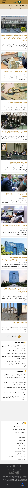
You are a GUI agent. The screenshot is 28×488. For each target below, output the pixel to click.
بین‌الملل (10, 6)
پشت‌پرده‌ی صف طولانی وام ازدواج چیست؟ (16, 195)
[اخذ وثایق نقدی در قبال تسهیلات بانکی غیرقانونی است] (14, 278)
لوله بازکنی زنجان (21, 448)
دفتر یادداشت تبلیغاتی (20, 446)
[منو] (4, 1)
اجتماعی (12, 8)
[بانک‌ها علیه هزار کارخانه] (14, 312)
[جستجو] (2, 2)
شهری (25, 8)
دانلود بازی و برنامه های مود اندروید (17, 457)
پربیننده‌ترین (21, 371)
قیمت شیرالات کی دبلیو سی (19, 429)
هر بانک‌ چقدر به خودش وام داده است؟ (15, 71)
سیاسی (16, 6)
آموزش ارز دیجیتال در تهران (19, 427)
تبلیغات (8, 469)
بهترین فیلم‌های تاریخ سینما (19, 432)
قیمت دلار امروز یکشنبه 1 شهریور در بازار (16, 354)
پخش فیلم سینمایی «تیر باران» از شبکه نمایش (15, 351)
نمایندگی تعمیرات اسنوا (20, 451)
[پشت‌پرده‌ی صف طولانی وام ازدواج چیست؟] (14, 183)
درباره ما (20, 469)
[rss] (7, 466)
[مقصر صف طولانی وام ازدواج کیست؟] (14, 152)
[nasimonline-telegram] (21, 466)
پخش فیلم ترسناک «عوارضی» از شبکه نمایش (15, 375)
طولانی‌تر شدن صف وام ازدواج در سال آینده (14, 132)
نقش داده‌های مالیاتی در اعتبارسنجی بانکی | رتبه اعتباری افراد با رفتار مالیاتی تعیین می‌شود (14, 38)
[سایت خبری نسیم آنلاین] (16, 2)
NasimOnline (11, 479)
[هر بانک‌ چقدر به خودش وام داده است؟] (14, 61)
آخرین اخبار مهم (19, 342)
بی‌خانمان (19, 8)
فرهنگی (3, 6)
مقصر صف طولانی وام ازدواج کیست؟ (16, 162)
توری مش (23, 435)
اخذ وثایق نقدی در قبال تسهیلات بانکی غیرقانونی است (15, 290)
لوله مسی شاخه (21, 459)
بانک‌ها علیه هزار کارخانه (19, 323)
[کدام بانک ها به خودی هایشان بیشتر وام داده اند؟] (14, 215)
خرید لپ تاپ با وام (21, 454)
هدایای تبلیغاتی (21, 438)
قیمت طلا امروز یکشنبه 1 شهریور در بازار (16, 361)
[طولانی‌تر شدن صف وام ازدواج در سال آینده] (14, 121)
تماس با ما (14, 469)
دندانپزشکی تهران (21, 443)
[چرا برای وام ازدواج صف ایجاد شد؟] (14, 92)
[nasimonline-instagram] (17, 466)
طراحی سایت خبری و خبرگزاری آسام (12, 485)
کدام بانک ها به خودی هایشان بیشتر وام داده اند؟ (14, 226)
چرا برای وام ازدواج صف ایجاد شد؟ (17, 102)
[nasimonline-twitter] (11, 466)
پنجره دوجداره (22, 440)
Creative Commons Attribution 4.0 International (16, 480)
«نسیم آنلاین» (9, 476)
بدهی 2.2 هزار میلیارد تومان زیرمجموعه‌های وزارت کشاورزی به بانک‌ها (14, 258)
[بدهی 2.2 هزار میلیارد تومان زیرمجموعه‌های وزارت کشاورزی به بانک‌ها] (14, 246)
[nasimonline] (14, 466)
